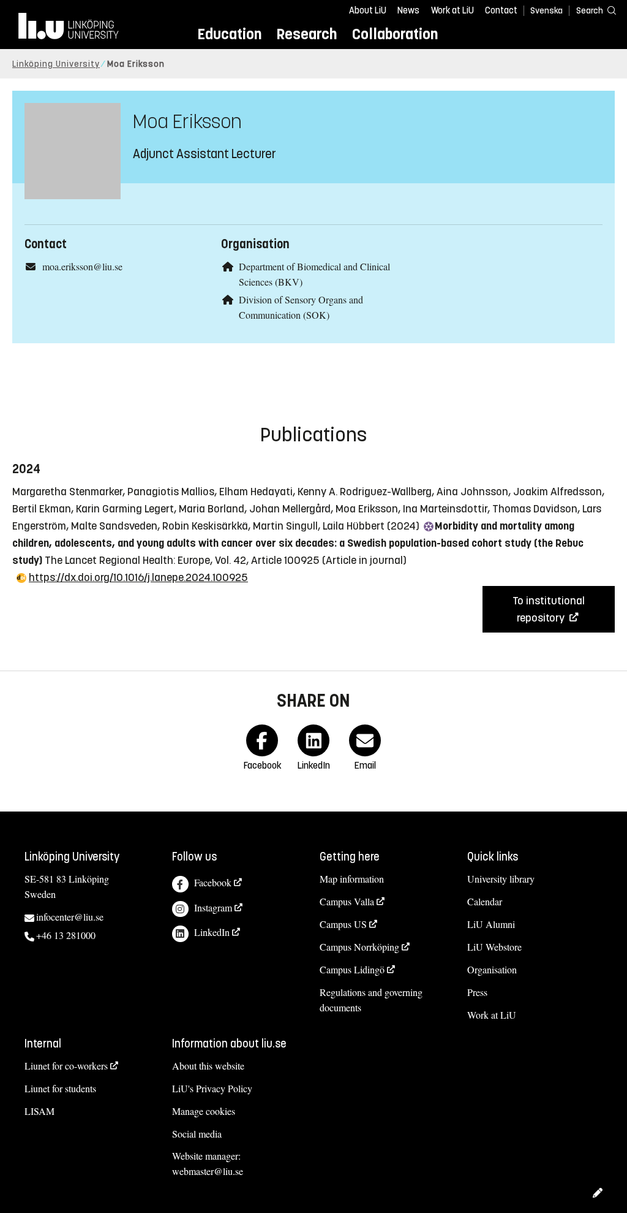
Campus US (343, 924)
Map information (352, 878)
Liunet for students (60, 1088)
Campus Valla (347, 901)
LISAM (39, 1111)
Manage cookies (203, 1111)
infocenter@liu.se (69, 916)
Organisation (492, 969)
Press (477, 992)
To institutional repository (548, 609)
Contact (501, 10)
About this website (208, 1065)
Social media (197, 1133)
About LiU (367, 10)
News (408, 10)
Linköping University (56, 64)
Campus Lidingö (352, 969)
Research (306, 34)
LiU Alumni (491, 924)
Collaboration (395, 34)
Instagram (213, 907)
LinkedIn (212, 932)
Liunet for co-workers (66, 1065)
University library (501, 878)
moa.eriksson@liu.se (82, 266)
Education (229, 34)
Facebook (212, 882)
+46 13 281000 (66, 935)
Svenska (546, 11)
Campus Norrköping (359, 946)
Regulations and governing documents (371, 1000)
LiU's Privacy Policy (212, 1088)
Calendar (484, 901)
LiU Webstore (494, 946)
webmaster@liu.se (207, 1171)
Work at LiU (452, 10)
